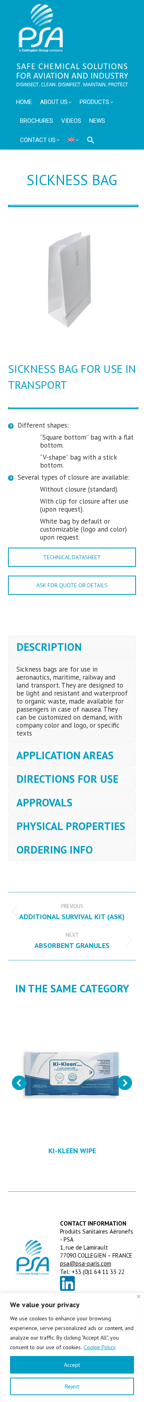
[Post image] (72, 1072)
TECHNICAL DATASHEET (72, 557)
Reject (72, 1386)
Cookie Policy (100, 1347)
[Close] (138, 1296)
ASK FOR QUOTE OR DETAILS (72, 585)
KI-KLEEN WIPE (72, 1150)
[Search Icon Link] (91, 140)
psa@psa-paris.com (85, 1263)
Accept (72, 1364)
